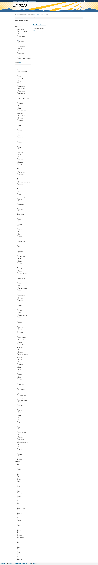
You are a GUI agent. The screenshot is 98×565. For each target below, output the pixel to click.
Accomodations (21, 444)
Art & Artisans (21, 192)
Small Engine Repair (22, 110)
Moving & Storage (21, 256)
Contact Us (24, 563)
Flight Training (21, 174)
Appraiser (20, 374)
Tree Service (20, 154)
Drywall (19, 125)
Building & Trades (20, 113)
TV (18, 187)
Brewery (19, 231)
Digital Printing (21, 39)
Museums (20, 454)
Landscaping (20, 137)
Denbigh (18, 476)
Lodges (19, 452)
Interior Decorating (22, 337)
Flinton (18, 481)
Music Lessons (21, 177)
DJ (18, 349)
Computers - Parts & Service (24, 182)
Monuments (20, 167)
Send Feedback (4, 563)
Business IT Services (22, 34)
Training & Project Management (24, 58)
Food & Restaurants (21, 226)
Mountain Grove (20, 513)
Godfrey (18, 486)
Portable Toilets (21, 258)
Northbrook (19, 520)
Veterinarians (20, 364)
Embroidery (20, 43)
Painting (19, 142)
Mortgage (20, 224)
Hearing (19, 317)
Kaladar (18, 501)
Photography (20, 201)
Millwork (19, 285)
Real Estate (19, 367)
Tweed (18, 552)
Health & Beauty (20, 298)
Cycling (19, 417)
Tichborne (19, 549)
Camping (20, 447)
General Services (20, 249)
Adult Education (21, 172)
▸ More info (35, 30)
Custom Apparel (21, 36)
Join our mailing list (37, 14)
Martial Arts (20, 429)
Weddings (20, 263)
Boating (19, 415)
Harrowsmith (19, 493)
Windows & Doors (21, 295)
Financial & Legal (20, 214)
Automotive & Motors (21, 83)
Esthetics (20, 307)
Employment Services (22, 400)
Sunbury (18, 542)
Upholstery (20, 261)
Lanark (18, 503)
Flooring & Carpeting (22, 273)
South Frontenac (20, 540)
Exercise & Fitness (22, 420)
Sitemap (29, 563)
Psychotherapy (21, 329)
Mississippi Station (20, 510)
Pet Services (19, 357)
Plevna (18, 532)
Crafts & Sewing (21, 197)
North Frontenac (20, 518)
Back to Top (34, 563)
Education (19, 169)
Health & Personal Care (23, 315)
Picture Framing (21, 389)
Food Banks (20, 405)
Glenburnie (19, 484)
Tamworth (19, 547)
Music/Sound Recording (23, 354)
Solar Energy (20, 152)
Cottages (20, 449)
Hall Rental (20, 209)
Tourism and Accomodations (22, 442)
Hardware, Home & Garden (22, 268)
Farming (19, 76)
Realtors (20, 372)
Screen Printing (21, 53)
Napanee (18, 515)
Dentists (20, 305)
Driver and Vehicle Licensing (23, 98)
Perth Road (19, 530)
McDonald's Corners (21, 508)
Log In (81, 1)
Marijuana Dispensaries (22, 253)
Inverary (18, 498)
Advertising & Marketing (23, 31)
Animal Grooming (21, 359)
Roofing (19, 147)
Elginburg (19, 479)
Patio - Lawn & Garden (22, 288)
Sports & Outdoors (20, 408)
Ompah (18, 523)
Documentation (21, 41)
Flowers (19, 382)
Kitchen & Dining (21, 278)
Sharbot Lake (19, 535)
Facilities (18, 207)
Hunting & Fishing (21, 425)
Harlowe (18, 491)
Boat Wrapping (21, 412)
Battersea (19, 469)
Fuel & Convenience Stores (23, 100)
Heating (19, 132)
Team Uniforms (21, 439)
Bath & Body (20, 300)
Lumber (19, 283)
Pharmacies (20, 327)
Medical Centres (21, 325)
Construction (20, 120)
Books (19, 194)
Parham (18, 525)
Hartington (19, 496)
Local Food (20, 239)
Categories (15, 1)
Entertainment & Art (21, 189)
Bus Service (20, 251)
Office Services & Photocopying (24, 48)
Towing (19, 108)
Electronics (19, 179)
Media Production (21, 46)
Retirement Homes (22, 266)
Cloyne (18, 474)
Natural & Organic (21, 241)
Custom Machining (22, 123)
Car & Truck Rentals (22, 96)
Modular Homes (21, 369)
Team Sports (20, 437)
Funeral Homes (21, 164)
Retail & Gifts (19, 377)
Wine (19, 246)
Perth (18, 527)
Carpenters (20, 118)
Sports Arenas (21, 211)
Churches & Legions (22, 395)
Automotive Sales (21, 91)
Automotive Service (22, 93)
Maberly (18, 506)
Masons (19, 140)
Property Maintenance (22, 344)
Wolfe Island (19, 559)
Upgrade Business (17, 563)
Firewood (20, 271)
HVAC (19, 135)
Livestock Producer (22, 78)
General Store (21, 384)
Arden (18, 464)
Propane (20, 290)
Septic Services (21, 149)
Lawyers (19, 221)
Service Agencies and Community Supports (23, 393)
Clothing (20, 379)
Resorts (19, 456)
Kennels (19, 362)
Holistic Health (21, 320)
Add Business (10, 563)
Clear (20, 62)
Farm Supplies (21, 73)
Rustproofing (20, 103)
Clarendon (19, 471)
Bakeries (20, 229)
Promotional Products (22, 51)
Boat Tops (20, 410)
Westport (19, 557)
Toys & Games (21, 204)
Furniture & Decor (21, 276)
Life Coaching (19, 459)
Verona (18, 554)
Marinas (19, 427)
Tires (19, 105)
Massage (20, 322)
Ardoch (18, 467)
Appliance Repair (21, 115)
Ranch (19, 81)
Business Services (20, 29)
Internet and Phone (22, 339)
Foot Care (20, 310)
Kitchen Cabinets (21, 280)
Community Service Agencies (24, 398)
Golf (19, 422)
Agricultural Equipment (22, 71)
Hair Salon (20, 312)
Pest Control (20, 342)
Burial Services (20, 162)
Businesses (20, 1)
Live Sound (20, 352)
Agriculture (19, 69)
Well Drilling (20, 159)
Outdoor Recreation (22, 432)
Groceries (20, 236)
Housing (19, 402)
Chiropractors (21, 303)
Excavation (20, 130)
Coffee (19, 234)
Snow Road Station (20, 537)
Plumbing (20, 145)
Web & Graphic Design (22, 60)
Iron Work (20, 199)
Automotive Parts (21, 88)
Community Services (32, 1)
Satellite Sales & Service (23, 293)
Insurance (20, 219)
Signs (19, 56)
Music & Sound (20, 347)
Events (25, 1)
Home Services (20, 332)
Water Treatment (21, 157)
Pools (19, 434)
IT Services (20, 184)
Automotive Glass (21, 86)
